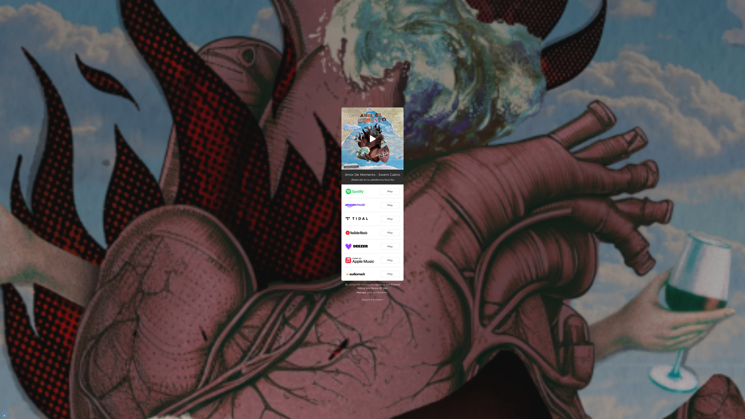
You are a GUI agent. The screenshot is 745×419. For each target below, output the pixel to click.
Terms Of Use (379, 288)
